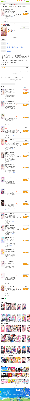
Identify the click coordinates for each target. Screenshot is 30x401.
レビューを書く (10, 31)
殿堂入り (18, 47)
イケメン (18, 46)
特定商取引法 (7, 394)
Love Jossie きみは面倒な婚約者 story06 (9, 153)
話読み (9, 47)
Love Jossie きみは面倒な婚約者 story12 (9, 226)
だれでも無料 (15, 47)
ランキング (15, 387)
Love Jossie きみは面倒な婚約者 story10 (9, 201)
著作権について (11, 394)
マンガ (7, 44)
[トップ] (2, 1)
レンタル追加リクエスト (25, 30)
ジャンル (24, 6)
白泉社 (7, 43)
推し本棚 (25, 27)
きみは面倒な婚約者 (8, 51)
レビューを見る (14, 73)
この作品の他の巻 (4, 21)
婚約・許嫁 (11, 46)
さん (7, 67)
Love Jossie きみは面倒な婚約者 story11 (9, 214)
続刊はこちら (15, 37)
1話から (2, 87)
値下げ (12, 47)
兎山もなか (11, 26)
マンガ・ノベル (5, 4)
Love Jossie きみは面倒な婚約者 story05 (9, 140)
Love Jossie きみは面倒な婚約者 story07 (9, 165)
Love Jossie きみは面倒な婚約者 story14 (9, 250)
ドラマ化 (7, 47)
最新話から (4, 87)
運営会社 (23, 394)
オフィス (15, 46)
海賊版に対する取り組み (18, 394)
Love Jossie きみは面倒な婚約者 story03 (9, 114)
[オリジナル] (10, 6)
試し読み (26, 11)
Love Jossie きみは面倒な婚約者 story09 (9, 189)
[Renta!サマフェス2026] (5, 1)
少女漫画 (7, 46)
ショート (13, 4)
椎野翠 (8, 26)
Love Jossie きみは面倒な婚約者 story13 (9, 238)
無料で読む (26, 90)
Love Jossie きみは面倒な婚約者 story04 (9, 127)
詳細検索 (25, 387)
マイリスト (25, 29)
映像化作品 (20, 46)
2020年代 (7, 48)
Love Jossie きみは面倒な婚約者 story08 (9, 177)
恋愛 (9, 46)
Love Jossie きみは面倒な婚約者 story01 (9, 90)
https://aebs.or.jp (6, 399)
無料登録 (28, 1)
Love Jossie (7, 50)
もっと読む (13, 16)
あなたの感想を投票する (14, 80)
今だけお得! (21, 47)
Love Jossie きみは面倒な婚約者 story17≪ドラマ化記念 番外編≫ (9, 286)
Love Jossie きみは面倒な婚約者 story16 (9, 273)
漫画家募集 (14, 394)
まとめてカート (27, 87)
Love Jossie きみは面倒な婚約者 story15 (9, 262)
